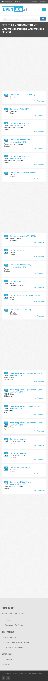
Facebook (8, 659)
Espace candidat (7, 2)
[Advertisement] (24, 66)
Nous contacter (10, 637)
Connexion (33, 2)
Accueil (7, 620)
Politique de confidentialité (14, 647)
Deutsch (17, 2)
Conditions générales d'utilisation (17, 642)
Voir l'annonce (39, 101)
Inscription (43, 2)
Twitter (7, 664)
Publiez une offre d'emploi (14, 625)
